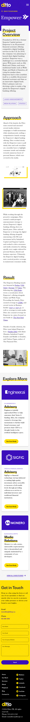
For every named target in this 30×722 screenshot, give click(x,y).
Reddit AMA (12, 332)
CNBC (20, 303)
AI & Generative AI (10, 403)
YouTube (21, 691)
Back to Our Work (11, 11)
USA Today (18, 290)
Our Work (5, 678)
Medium (21, 675)
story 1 (12, 308)
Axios (20, 288)
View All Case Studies (15, 575)
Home (4, 674)
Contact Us (5, 694)
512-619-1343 (5, 619)
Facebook (22, 687)
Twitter (21, 679)
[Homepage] (6, 5)
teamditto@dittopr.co (8, 612)
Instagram (22, 695)
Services (4, 681)
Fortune (11, 288)
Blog (3, 691)
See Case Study (11, 441)
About (4, 684)
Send (15, 662)
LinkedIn (21, 683)
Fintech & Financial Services (13, 468)
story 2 (18, 308)
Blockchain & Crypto (11, 534)
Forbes (17, 285)
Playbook (5, 688)
